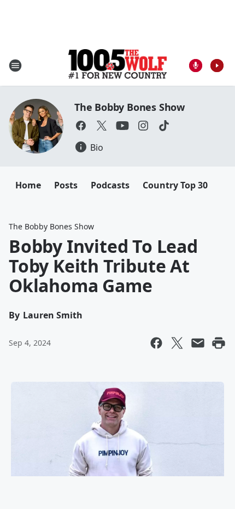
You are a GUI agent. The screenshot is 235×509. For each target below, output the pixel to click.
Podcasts (110, 185)
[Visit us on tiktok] (164, 125)
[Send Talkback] (195, 65)
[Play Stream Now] (217, 65)
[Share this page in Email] (197, 343)
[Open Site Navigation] (15, 65)
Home (28, 185)
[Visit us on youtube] (122, 125)
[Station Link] (117, 65)
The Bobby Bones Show (129, 107)
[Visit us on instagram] (143, 125)
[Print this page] (218, 343)
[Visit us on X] (101, 125)
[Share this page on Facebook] (156, 343)
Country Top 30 (175, 185)
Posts (66, 185)
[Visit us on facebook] (80, 125)
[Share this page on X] (177, 343)
